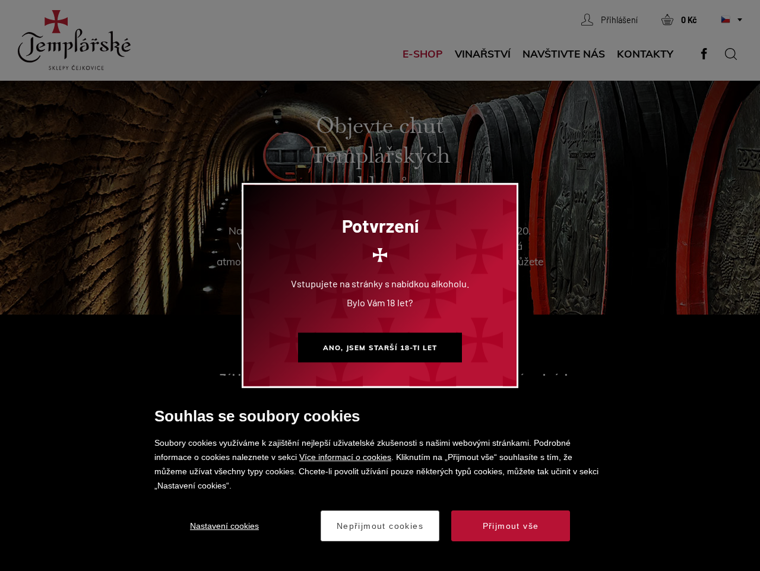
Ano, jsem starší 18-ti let (380, 347)
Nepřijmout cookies (380, 526)
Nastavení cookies (224, 526)
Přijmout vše (511, 526)
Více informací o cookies (345, 457)
